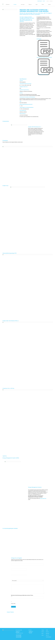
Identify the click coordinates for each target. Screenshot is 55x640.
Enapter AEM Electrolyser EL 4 (34, 126)
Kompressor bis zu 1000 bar (8, 388)
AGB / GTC (47, 635)
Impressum (47, 631)
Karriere (43, 635)
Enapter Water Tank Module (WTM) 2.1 (11, 320)
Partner (42, 633)
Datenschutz (47, 633)
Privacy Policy (13, 603)
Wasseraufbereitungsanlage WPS (10, 253)
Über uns (43, 631)
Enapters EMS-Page (43, 498)
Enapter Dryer (5, 185)
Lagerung (4, 455)
